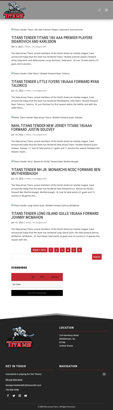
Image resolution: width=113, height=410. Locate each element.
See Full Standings (37, 292)
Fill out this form (14, 379)
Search (96, 256)
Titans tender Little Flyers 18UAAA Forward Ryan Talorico (55, 83)
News (27, 46)
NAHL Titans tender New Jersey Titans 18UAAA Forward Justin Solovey (51, 127)
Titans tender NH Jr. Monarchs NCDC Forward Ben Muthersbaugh (55, 171)
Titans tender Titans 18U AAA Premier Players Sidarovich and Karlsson (51, 39)
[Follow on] (8, 395)
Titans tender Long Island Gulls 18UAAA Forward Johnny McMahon (55, 215)
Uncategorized (39, 46)
